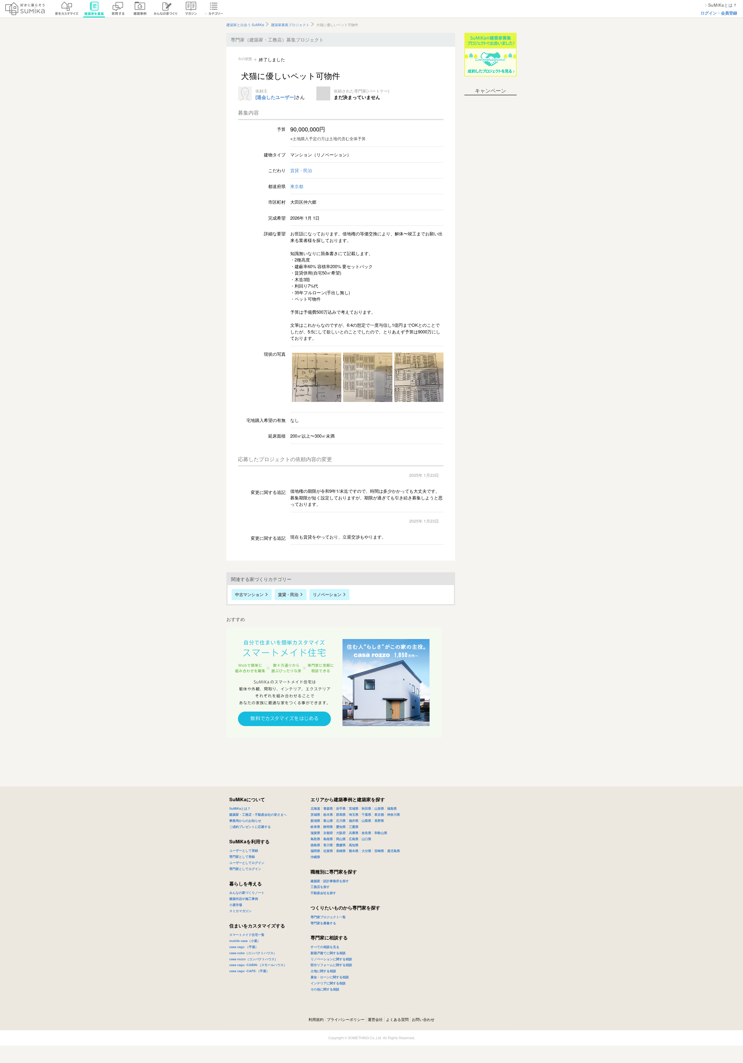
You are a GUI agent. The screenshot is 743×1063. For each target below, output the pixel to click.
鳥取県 (315, 839)
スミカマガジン (240, 911)
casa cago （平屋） (243, 947)
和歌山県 (380, 833)
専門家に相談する (329, 937)
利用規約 (316, 1019)
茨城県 (315, 814)
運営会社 (375, 1019)
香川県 (328, 845)
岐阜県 (315, 826)
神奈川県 (393, 814)
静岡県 (328, 826)
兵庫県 (353, 833)
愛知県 (341, 826)
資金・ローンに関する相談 (330, 977)
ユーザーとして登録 (243, 850)
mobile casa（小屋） (244, 941)
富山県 (328, 820)
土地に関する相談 (323, 971)
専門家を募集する (323, 923)
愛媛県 (341, 845)
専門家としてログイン (245, 869)
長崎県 (341, 851)
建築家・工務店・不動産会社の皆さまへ (258, 814)
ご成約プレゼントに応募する (250, 826)
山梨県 (366, 820)
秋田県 (366, 808)
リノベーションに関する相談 (331, 959)
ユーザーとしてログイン (246, 862)
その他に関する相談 (325, 989)
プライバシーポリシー (346, 1019)
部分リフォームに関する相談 (331, 965)
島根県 (328, 839)
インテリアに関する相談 (328, 983)
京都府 (328, 833)
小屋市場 (235, 905)
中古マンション (249, 594)
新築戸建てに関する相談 (328, 953)
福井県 (353, 820)
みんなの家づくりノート (246, 892)
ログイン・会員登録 (719, 13)
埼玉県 (353, 814)
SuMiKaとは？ (239, 808)
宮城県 (353, 808)
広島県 (353, 839)
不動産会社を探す (323, 893)
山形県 (379, 808)
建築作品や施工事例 (243, 898)
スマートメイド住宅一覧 (246, 934)
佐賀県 (328, 851)
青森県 (328, 808)
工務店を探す (320, 887)
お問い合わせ (423, 1019)
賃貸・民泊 (301, 170)
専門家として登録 (242, 856)
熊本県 (353, 851)
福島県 (392, 808)
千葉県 (366, 814)
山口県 (366, 839)
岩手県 (341, 808)
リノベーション (327, 594)
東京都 (296, 186)
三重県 (353, 826)
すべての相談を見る (325, 947)
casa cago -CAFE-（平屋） (249, 971)
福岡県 (315, 851)
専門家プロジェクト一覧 (328, 917)
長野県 (379, 820)
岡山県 (341, 839)
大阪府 (341, 833)
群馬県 (341, 814)
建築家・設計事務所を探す (330, 881)
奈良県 (366, 833)
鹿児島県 (393, 851)
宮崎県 (379, 851)
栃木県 (328, 814)
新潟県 (315, 820)
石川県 (341, 820)
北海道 (315, 808)
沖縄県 (315, 857)
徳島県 (315, 845)
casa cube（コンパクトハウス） (253, 953)
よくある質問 (397, 1019)
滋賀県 (315, 833)
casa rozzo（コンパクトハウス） (253, 959)
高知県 (353, 845)
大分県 (366, 851)
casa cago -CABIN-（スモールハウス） (258, 965)
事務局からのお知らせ (245, 820)
